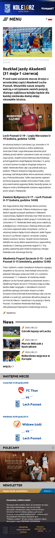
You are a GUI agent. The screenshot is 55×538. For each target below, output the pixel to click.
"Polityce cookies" (14, 519)
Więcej (7, 366)
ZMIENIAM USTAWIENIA (30, 521)
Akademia (11, 313)
